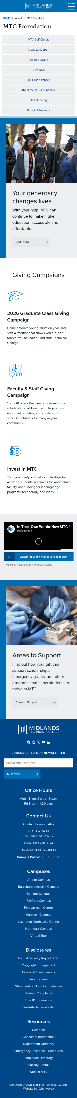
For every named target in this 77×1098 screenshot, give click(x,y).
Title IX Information (38, 1000)
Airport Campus (38, 880)
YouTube (43, 742)
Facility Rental (38, 1065)
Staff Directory (39, 100)
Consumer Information (39, 1037)
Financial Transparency (38, 972)
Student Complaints (38, 993)
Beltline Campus (38, 894)
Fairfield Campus (38, 901)
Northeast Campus (38, 929)
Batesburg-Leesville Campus (38, 887)
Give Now (38, 70)
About (18, 18)
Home (6, 18)
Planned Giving (38, 60)
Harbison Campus (38, 915)
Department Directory (38, 1044)
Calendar (38, 1030)
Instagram (33, 742)
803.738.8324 (43, 843)
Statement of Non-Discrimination (38, 986)
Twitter (38, 742)
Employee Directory (38, 1058)
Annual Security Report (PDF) (38, 958)
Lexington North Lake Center (38, 922)
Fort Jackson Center (38, 908)
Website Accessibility (38, 1007)
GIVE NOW (22, 242)
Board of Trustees (38, 110)
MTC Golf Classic (38, 39)
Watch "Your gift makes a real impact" (44, 556)
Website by (38, 1088)
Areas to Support (38, 49)
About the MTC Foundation (38, 90)
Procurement (38, 979)
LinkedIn (48, 742)
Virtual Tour (38, 936)
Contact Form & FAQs (38, 824)
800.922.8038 (45, 850)
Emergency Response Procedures (38, 1051)
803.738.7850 (50, 857)
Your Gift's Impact (38, 80)
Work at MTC (38, 1072)
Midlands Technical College (38, 6)
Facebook (28, 742)
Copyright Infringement (38, 965)
